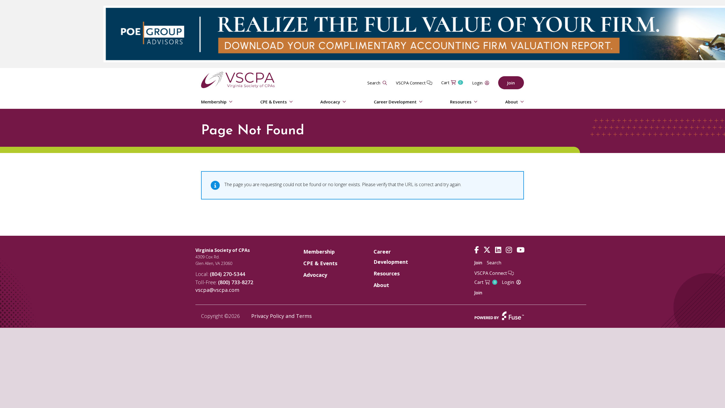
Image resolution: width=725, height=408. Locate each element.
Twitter (487, 250)
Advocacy (330, 102)
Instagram (509, 250)
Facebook (476, 250)
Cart (451, 82)
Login (477, 83)
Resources (461, 102)
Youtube (520, 250)
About (511, 102)
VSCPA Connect (411, 83)
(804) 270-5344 (227, 274)
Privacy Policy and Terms (281, 316)
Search (373, 83)
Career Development (395, 102)
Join (511, 83)
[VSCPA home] (238, 79)
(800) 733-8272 (235, 282)
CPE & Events (273, 102)
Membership (214, 102)
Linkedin (498, 250)
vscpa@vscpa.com (217, 289)
